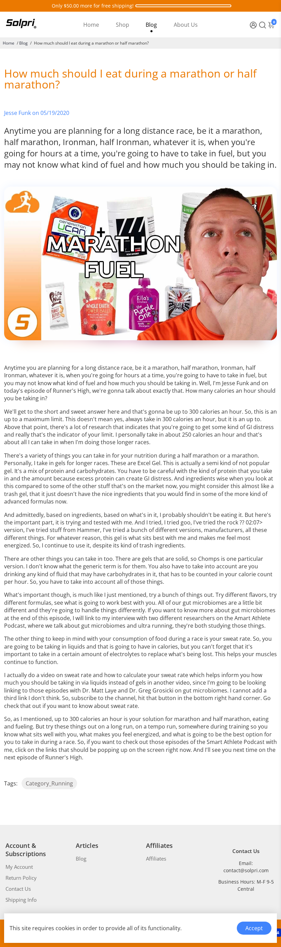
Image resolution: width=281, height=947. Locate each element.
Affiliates (156, 858)
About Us (186, 24)
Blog (151, 24)
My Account (19, 866)
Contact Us (18, 888)
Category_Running (49, 783)
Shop (122, 24)
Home (91, 24)
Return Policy (21, 877)
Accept (254, 928)
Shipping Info (21, 899)
